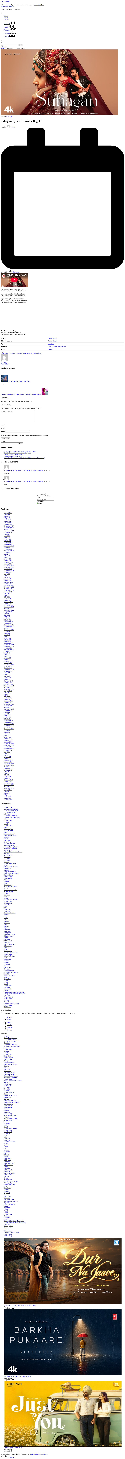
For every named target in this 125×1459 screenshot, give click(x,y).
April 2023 (7, 579)
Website (3, 431)
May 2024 (7, 557)
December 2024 (9, 546)
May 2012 (7, 795)
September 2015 (9, 729)
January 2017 (8, 702)
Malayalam (7, 929)
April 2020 (7, 638)
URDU (6, 1000)
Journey (6, 921)
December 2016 (9, 704)
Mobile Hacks (8, 941)
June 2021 (7, 615)
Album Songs (8, 820)
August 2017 (8, 691)
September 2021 (9, 610)
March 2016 (7, 719)
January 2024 (8, 564)
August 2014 (8, 750)
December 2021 (9, 605)
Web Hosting (8, 1007)
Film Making (8, 878)
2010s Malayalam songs (11, 809)
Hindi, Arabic (8, 903)
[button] (18, 45)
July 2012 (7, 791)
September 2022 (9, 590)
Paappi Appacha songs (10, 952)
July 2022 (7, 593)
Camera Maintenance (10, 848)
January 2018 (8, 682)
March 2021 (7, 620)
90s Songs (7, 814)
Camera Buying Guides (11, 847)
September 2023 (9, 570)
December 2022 (9, 585)
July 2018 (7, 673)
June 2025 (7, 536)
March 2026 (7, 521)
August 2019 (8, 651)
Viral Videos (8, 1005)
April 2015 (7, 737)
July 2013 (7, 771)
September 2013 (9, 768)
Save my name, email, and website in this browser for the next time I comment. (25, 435)
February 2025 (8, 542)
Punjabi (6, 961)
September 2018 (9, 669)
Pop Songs (7, 959)
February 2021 (8, 621)
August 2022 (8, 592)
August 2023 (8, 572)
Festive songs (8, 876)
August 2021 (8, 612)
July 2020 (7, 633)
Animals (6, 822)
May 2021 (7, 616)
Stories (6, 977)
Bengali (6, 837)
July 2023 (7, 574)
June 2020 (7, 635)
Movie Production (9, 944)
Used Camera (8, 1002)
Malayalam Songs (9, 934)
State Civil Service (9, 975)
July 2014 (7, 752)
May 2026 (7, 518)
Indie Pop (7, 911)
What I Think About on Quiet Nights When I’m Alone (27, 470)
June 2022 (7, 595)
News (6, 949)
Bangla (6, 832)
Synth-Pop (7, 979)
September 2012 (9, 788)
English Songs (8, 875)
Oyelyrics (11, 6)
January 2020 (8, 643)
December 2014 (9, 743)
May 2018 (7, 676)
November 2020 (9, 626)
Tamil (6, 980)
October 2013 (8, 767)
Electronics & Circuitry (11, 867)
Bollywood (7, 840)
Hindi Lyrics (8, 901)
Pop (5, 957)
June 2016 (7, 714)
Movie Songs (8, 946)
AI (5, 819)
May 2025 (7, 537)
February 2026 (8, 522)
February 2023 (8, 582)
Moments (7, 942)
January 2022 (8, 603)
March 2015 (7, 738)
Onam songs (8, 951)
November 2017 (9, 686)
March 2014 (7, 758)
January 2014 (8, 762)
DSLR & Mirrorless (10, 863)
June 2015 (7, 734)
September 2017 (9, 689)
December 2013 (9, 763)
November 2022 (9, 587)
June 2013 (7, 773)
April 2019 (7, 658)
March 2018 (7, 679)
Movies (6, 947)
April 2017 (7, 697)
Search (3, 441)
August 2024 (8, 552)
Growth (6, 893)
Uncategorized (8, 997)
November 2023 (9, 567)
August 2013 (8, 770)
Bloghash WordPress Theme (38, 1454)
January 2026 (8, 524)
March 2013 (7, 778)
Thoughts (7, 995)
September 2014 (9, 748)
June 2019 (7, 654)
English (6, 870)
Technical (7, 987)
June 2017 (7, 694)
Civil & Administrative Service (13, 852)
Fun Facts (7, 883)
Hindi (7, 116)
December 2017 (9, 684)
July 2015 (7, 732)
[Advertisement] (62, 316)
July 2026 (7, 514)
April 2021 (7, 618)
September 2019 (9, 649)
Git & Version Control (10, 890)
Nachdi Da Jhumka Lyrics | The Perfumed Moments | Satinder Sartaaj (24, 458)
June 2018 (7, 674)
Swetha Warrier (52, 346)
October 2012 (8, 786)
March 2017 (7, 699)
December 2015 (9, 724)
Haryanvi (7, 895)
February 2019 (8, 661)
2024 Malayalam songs (11, 810)
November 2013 (9, 765)
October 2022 (8, 588)
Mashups (7, 939)
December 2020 (9, 625)
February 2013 (8, 780)
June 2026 (7, 516)
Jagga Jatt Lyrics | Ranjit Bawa (13, 456)
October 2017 (8, 687)
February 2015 (8, 740)
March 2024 (7, 560)
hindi (2, 353)
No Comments (15, 272)
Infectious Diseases (9, 913)
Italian (6, 918)
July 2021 (7, 613)
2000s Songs (8, 807)
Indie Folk (7, 909)
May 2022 (7, 597)
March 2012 (7, 798)
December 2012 (9, 783)
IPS (5, 916)
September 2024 (9, 551)
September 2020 (9, 630)
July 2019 (7, 653)
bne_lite (6, 470)
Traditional (51, 344)
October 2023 (8, 569)
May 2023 (7, 577)
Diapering (7, 860)
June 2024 (7, 555)
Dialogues (7, 858)
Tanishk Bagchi (52, 338)
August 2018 (8, 671)
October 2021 (8, 608)
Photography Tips (9, 956)
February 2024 (8, 562)
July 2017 (7, 692)
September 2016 (9, 709)
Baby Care (7, 827)
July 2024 (7, 554)
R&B (6, 965)
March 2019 (7, 659)
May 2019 (7, 656)
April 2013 (7, 776)
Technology (7, 989)
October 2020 (8, 628)
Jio (5, 919)
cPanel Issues (8, 855)
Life (5, 924)
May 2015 (7, 735)
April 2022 (7, 598)
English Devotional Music (11, 873)
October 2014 (8, 747)
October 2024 (8, 549)
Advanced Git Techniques (11, 817)
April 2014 (7, 757)
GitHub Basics (8, 891)
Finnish (6, 881)
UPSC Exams (8, 998)
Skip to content (5, 1)
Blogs (6, 839)
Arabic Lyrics (8, 825)
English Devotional (10, 871)
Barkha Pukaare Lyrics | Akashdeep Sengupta (17, 453)
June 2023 (7, 575)
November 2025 (9, 527)
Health (6, 896)
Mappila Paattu (8, 936)
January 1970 (8, 799)
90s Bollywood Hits (10, 812)
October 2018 (8, 668)
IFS (5, 908)
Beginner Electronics (10, 835)
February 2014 (8, 760)
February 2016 (8, 720)
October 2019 (8, 648)
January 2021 (8, 623)
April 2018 (7, 677)
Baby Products (8, 830)
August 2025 (8, 532)
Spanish (6, 974)
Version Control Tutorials (11, 1003)
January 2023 (8, 583)
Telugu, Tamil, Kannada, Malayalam (15, 993)
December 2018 (9, 664)
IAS (5, 906)
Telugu (6, 990)
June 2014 (7, 753)
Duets (6, 865)
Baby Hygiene (8, 829)
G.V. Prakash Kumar (10, 886)
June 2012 (7, 793)
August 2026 (8, 513)
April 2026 (7, 519)
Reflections (7, 967)
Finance (6, 880)
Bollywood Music (9, 843)
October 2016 (8, 707)
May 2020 (7, 636)
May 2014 (7, 755)
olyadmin (3, 362)
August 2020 (8, 631)
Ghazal (6, 888)
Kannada (7, 923)
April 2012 (7, 796)
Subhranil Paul (61, 346)
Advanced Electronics (10, 815)
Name (3, 425)
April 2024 (7, 559)
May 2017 (7, 696)
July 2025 (7, 534)
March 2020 (7, 640)
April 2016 (7, 717)
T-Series (50, 349)
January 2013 (8, 781)
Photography (8, 954)
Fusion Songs (8, 885)
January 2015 (8, 742)
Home (2, 48)
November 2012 (9, 785)
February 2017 (8, 701)
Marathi (6, 937)
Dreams (6, 862)
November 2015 (9, 725)
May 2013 (7, 775)
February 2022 (8, 602)
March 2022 (7, 600)
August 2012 (8, 790)
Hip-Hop (7, 904)
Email (3, 428)
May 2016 (7, 715)
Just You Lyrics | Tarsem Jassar (13, 454)
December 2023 (9, 565)
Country (6, 853)
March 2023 (7, 580)
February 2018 (8, 681)
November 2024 (9, 547)
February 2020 (8, 641)
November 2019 (9, 646)
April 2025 (7, 539)
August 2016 (8, 710)
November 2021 (9, 607)
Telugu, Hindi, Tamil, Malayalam (14, 992)
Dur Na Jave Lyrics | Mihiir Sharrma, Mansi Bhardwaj (20, 451)
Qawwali (7, 964)
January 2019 (8, 663)
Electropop (7, 868)
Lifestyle (6, 926)
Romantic (7, 969)
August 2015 (8, 730)
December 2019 (9, 645)
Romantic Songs (9, 970)
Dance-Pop (7, 857)
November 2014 (9, 745)
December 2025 (9, 526)
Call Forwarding (9, 845)
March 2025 (7, 541)
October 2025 (8, 529)
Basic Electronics (9, 834)
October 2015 (8, 727)
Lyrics (11, 116)
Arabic (6, 824)
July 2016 (7, 712)
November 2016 (9, 706)
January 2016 (8, 722)
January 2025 (8, 544)
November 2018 (9, 666)
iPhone (6, 914)
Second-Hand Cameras (11, 972)
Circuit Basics (8, 850)
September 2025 (9, 531)
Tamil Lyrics (8, 985)
